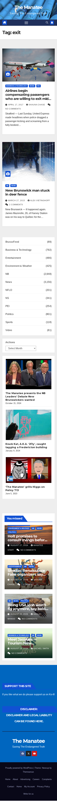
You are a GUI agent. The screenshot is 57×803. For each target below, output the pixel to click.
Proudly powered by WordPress (19, 768)
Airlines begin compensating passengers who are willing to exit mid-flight (27, 97)
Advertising (25, 779)
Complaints (47, 779)
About (15, 779)
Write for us (28, 794)
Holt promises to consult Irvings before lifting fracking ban (27, 540)
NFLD (8, 290)
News (32, 86)
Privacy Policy (43, 786)
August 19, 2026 (19, 648)
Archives (10, 342)
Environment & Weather (18, 266)
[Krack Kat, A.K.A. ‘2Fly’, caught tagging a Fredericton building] (28, 425)
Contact (10, 786)
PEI (38, 86)
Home (7, 779)
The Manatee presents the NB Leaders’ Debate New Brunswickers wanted (25, 396)
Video (8, 330)
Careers (36, 779)
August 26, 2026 (19, 580)
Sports (9, 322)
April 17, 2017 (16, 105)
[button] (47, 22)
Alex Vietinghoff (40, 200)
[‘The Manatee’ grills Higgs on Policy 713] (28, 470)
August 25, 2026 (19, 614)
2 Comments (16, 205)
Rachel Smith (41, 648)
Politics (9, 314)
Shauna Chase (37, 105)
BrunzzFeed (12, 242)
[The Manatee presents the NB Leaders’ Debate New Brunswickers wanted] (28, 374)
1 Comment (27, 584)
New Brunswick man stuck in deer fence (27, 192)
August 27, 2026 (19, 545)
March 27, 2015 (17, 200)
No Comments (13, 109)
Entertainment (13, 258)
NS (7, 298)
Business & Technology (16, 86)
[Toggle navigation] (26, 23)
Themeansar (28, 772)
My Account (29, 786)
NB (7, 185)
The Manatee (28, 7)
